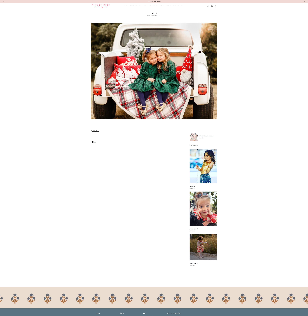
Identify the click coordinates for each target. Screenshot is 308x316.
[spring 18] (203, 166)
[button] (126, 6)
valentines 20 (194, 229)
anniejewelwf (95, 130)
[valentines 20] (203, 209)
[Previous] (3, 1)
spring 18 (192, 186)
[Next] (304, 1)
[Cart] (216, 6)
